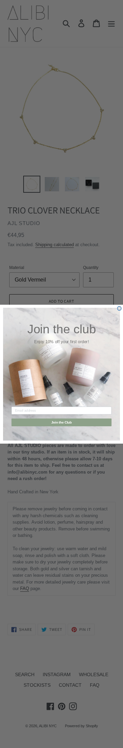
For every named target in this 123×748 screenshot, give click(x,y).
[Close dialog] (119, 308)
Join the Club (61, 422)
